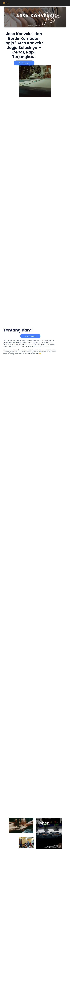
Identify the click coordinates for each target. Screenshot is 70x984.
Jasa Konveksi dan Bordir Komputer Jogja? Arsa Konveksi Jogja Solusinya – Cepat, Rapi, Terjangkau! (24, 45)
